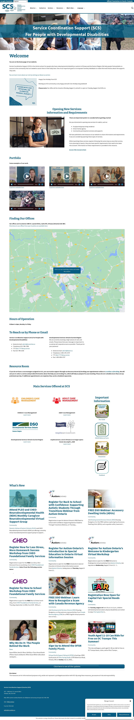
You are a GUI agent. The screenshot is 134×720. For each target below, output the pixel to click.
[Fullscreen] (42, 184)
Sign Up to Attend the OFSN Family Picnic (65, 647)
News (11, 649)
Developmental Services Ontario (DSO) (103, 520)
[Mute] (39, 184)
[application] (27, 176)
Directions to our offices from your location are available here (28, 226)
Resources (60, 8)
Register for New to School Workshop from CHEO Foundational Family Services (27, 591)
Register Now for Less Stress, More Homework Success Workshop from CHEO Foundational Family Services (27, 551)
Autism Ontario (116, 563)
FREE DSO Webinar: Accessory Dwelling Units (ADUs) (106, 511)
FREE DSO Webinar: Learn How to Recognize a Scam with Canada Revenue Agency (66, 600)
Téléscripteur (10, 702)
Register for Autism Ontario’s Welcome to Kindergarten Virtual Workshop (105, 551)
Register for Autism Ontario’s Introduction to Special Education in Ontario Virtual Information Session (66, 552)
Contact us (42, 8)
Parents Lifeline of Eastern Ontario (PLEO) (22, 528)
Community (13, 525)
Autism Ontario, (57, 568)
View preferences (124, 714)
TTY (5, 702)
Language (80, 8)
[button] (130, 701)
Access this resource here (77, 150)
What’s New (70, 8)
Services (50, 8)
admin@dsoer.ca (67, 351)
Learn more (27, 415)
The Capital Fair (98, 612)
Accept (94, 714)
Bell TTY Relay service (23, 348)
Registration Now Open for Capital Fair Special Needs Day (104, 598)
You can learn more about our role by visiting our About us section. (29, 75)
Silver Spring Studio (65, 657)
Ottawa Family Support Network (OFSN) (61, 655)
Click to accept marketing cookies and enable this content (67, 270)
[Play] (12, 184)
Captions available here (16, 187)
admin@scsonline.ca (28, 344)
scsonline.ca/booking (112, 371)
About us (32, 8)
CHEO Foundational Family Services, (28, 603)
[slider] (26, 184)
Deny (109, 714)
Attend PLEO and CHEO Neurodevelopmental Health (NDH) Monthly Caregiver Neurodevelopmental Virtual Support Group (26, 515)
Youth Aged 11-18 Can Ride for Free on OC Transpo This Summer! (106, 638)
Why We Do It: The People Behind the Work (24, 644)
